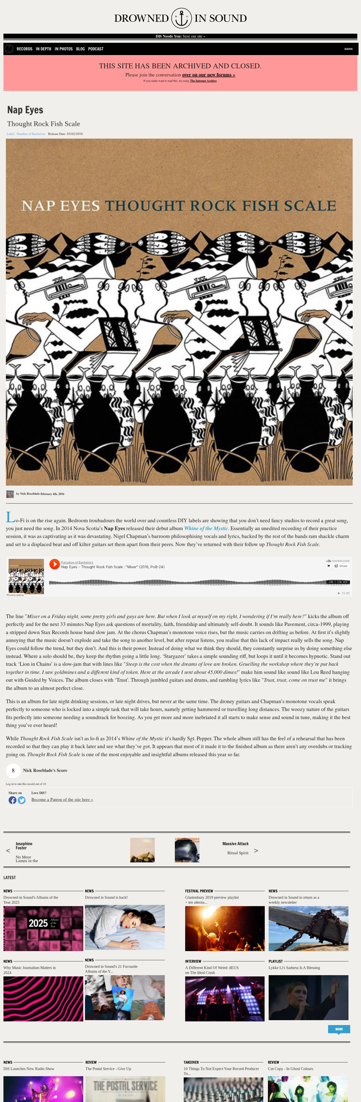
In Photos (64, 49)
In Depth (43, 49)
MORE (339, 1029)
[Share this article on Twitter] (22, 800)
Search (349, 49)
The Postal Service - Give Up (108, 1069)
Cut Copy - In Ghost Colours (290, 1069)
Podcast (95, 49)
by (27, 494)
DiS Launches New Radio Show (29, 1069)
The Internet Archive (203, 81)
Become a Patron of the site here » (62, 799)
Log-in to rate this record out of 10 (26, 784)
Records (24, 49)
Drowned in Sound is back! (106, 897)
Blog (80, 49)
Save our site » (180, 36)
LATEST (9, 878)
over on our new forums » (208, 74)
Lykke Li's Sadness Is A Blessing (294, 968)
